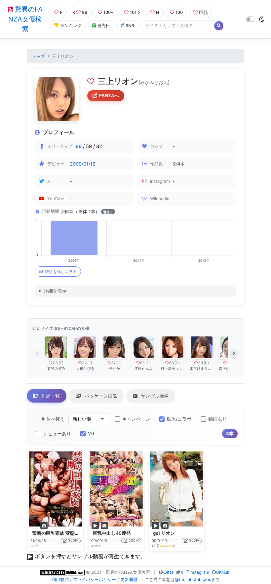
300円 (73, 540)
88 (79, 146)
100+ (108, 12)
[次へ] (234, 353)
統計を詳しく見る (61, 271)
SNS (130, 25)
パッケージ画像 (100, 396)
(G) (119, 363)
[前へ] (37, 353)
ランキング (71, 25)
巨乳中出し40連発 (112, 533)
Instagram (199, 572)
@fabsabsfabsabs (193, 579)
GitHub (223, 572)
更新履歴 (128, 579)
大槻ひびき (85, 368)
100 (179, 12)
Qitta (169, 572)
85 (142, 363)
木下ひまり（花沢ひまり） (201, 368)
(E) (60, 363)
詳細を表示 (55, 290)
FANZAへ (109, 95)
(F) (89, 363)
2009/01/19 (83, 164)
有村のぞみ (56, 368)
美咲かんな (144, 368)
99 (84, 12)
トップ (38, 56)
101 (133, 12)
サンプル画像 (154, 396)
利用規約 (60, 579)
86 (55, 363)
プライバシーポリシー (94, 579)
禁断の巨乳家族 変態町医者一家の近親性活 (76, 533)
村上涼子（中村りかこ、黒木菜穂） (172, 368)
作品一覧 (50, 396)
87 (84, 363)
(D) (148, 363)
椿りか (114, 368)
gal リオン (164, 533)
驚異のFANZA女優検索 (25, 19)
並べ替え (54, 419)
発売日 (103, 25)
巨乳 (203, 12)
